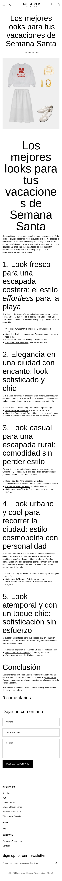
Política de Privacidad (12, 812)
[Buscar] (10, 4)
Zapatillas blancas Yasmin (16, 484)
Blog (5, 829)
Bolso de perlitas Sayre (15, 416)
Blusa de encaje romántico (16, 410)
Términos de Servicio (12, 816)
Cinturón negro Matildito (15, 655)
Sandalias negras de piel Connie (19, 650)
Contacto (6, 846)
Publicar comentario (17, 764)
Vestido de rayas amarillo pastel (19, 329)
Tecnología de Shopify (44, 873)
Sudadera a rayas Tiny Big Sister (19, 489)
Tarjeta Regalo (9, 802)
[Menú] (3, 5)
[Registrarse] (56, 863)
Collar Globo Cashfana (15, 340)
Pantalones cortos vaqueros (17, 652)
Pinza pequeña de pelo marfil (18, 582)
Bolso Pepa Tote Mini (14, 481)
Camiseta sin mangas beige (17, 486)
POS (5, 798)
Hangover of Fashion (25, 250)
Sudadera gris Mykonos (15, 579)
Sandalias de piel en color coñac (19, 334)
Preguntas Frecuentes (12, 841)
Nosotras (6, 793)
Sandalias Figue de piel (15, 413)
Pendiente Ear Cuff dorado (16, 342)
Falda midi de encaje (14, 408)
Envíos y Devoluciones (12, 807)
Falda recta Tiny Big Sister (16, 574)
